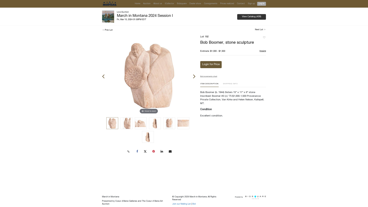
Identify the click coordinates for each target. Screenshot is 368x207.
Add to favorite (264, 37)
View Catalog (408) (251, 17)
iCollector (169, 4)
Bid (194, 204)
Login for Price (211, 64)
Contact (241, 4)
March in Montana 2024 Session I (145, 16)
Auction (147, 4)
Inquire (263, 51)
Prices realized (227, 4)
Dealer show (195, 4)
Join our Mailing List (181, 204)
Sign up (251, 4)
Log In (261, 4)
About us (157, 4)
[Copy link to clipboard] (128, 151)
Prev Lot (108, 30)
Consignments (210, 4)
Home (137, 4)
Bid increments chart (208, 76)
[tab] (209, 85)
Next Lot (259, 30)
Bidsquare (182, 4)
